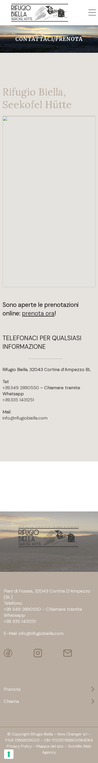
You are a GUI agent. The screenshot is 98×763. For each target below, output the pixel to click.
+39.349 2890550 (21, 388)
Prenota (12, 689)
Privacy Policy (19, 746)
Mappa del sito (50, 746)
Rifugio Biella (42, 734)
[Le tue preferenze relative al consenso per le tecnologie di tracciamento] (9, 754)
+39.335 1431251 (18, 400)
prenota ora (38, 313)
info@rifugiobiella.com (25, 418)
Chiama (11, 701)
